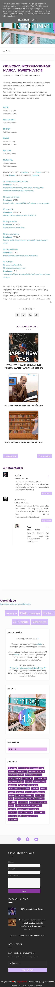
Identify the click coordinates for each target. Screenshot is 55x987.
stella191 (9, 262)
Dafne (17, 75)
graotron (12, 812)
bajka (11, 806)
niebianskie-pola (12, 249)
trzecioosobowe (36, 768)
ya (22, 782)
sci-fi (27, 788)
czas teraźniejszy (23, 806)
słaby (21, 775)
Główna (14, 986)
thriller (11, 795)
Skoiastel (39, 622)
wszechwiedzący (16, 788)
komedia (30, 799)
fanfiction (23, 768)
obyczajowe (14, 782)
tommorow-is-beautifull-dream (17, 181)
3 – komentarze (34, 75)
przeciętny (21, 771)
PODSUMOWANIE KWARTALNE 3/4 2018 (24, 405)
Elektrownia (30, 613)
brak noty (12, 775)
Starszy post (44, 456)
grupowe (30, 775)
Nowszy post (10, 456)
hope (29, 527)
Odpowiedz (46, 493)
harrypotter (27, 778)
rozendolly (10, 209)
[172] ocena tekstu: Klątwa (32, 909)
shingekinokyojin (30, 816)
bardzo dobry (39, 782)
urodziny (20, 795)
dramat (20, 792)
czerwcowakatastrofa (14, 265)
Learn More (23, 20)
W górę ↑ (38, 986)
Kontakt (22, 986)
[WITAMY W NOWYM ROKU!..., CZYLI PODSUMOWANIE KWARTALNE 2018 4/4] (23, 347)
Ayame (11, 613)
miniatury (12, 785)
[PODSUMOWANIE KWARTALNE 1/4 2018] (23, 425)
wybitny (12, 809)
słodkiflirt (12, 802)
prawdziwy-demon (12, 234)
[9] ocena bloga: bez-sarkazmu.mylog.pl (27, 935)
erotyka (34, 809)
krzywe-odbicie (11, 222)
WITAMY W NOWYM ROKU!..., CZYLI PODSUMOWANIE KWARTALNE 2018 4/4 (23, 366)
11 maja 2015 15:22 (33, 530)
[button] (8, 51)
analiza (43, 802)
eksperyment (23, 809)
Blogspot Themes (47, 982)
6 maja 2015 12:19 (21, 478)
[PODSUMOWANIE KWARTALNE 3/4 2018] (23, 388)
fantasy (12, 771)
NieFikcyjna (20, 500)
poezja (11, 792)
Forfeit (18, 475)
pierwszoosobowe (36, 771)
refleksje (12, 816)
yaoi (10, 799)
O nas (30, 986)
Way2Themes (22, 982)
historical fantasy (25, 812)
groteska (39, 795)
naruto (43, 788)
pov (10, 778)
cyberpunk (19, 799)
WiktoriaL (21, 622)
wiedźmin (13, 819)
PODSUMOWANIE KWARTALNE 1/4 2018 (24, 442)
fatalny (28, 782)
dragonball (36, 806)
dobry (38, 775)
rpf (20, 816)
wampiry (29, 795)
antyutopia (39, 792)
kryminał (29, 792)
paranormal (39, 812)
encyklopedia (40, 778)
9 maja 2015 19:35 (21, 503)
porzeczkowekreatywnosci (15, 268)
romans (35, 788)
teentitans (23, 802)
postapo (39, 799)
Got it (35, 20)
